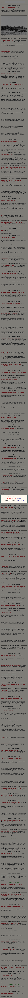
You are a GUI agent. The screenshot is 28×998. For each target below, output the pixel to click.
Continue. (18, 498)
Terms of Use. (20, 500)
